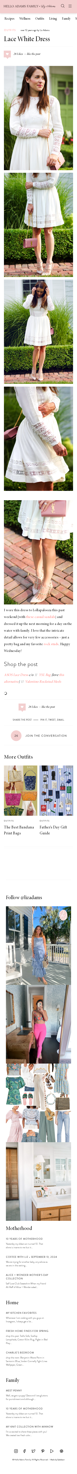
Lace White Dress (27, 39)
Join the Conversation (41, 736)
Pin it (43, 719)
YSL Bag (45, 675)
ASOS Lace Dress (16, 675)
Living (53, 19)
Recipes (9, 19)
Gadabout (61, 1459)
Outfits (39, 19)
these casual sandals (40, 617)
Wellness (24, 19)
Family (66, 19)
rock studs (51, 644)
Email (60, 719)
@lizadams (31, 898)
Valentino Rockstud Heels (43, 682)
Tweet (52, 719)
